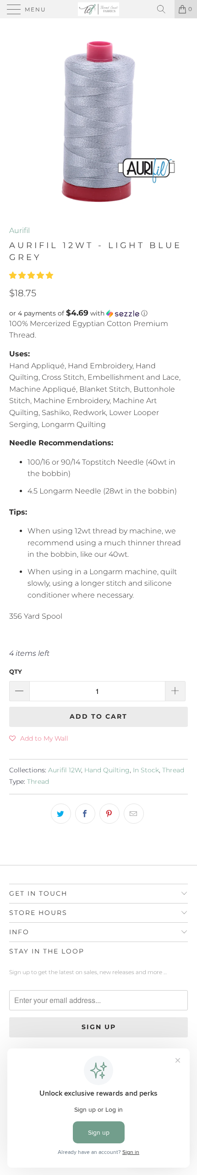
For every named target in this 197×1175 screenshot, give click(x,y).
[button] (31, 275)
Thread (173, 770)
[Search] (164, 9)
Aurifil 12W (64, 770)
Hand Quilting (107, 770)
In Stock (146, 770)
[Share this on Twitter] (61, 814)
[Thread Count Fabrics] (98, 9)
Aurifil (19, 230)
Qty (15, 671)
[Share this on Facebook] (85, 814)
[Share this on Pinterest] (109, 814)
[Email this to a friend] (134, 814)
